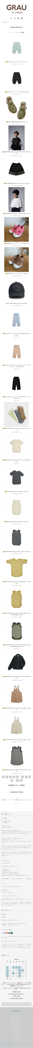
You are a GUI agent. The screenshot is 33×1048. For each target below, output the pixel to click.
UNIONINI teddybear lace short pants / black (18, 183)
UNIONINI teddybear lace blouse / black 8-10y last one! (18, 152)
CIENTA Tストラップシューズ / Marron (18, 273)
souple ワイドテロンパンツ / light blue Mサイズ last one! (18, 334)
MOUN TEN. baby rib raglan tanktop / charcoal (18, 551)
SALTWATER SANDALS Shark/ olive (18, 121)
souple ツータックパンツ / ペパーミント (18, 61)
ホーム (16, 1015)
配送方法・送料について (16, 1021)
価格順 (17, 32)
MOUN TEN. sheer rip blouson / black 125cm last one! (18, 677)
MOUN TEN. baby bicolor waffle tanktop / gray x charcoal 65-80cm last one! (18, 645)
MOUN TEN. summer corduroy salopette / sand (18, 739)
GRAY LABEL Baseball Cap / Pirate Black (16, 303)
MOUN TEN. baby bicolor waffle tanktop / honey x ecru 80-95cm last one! (18, 614)
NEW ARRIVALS (5, 22)
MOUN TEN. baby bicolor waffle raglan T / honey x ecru (18, 582)
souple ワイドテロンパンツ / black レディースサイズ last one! (18, 397)
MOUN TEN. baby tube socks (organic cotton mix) (18, 429)
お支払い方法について (16, 1018)
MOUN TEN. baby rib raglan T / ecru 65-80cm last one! (18, 460)
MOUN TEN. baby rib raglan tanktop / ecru (18, 521)
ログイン (16, 1039)
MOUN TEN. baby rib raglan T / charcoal (18, 491)
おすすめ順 (11, 32)
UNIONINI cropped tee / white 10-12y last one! (18, 213)
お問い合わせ (16, 1030)
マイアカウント (16, 1033)
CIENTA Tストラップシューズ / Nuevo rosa (18, 243)
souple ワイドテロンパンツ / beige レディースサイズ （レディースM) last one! (18, 365)
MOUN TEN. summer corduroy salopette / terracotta (18, 708)
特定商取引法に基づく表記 (16, 1024)
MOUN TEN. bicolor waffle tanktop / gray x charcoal (18, 770)
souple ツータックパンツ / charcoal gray (18, 91)
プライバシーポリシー (16, 1027)
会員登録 (16, 1036)
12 (17, 780)
